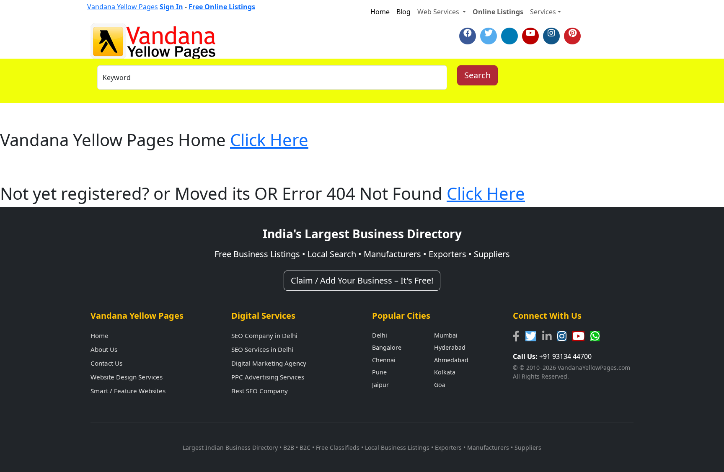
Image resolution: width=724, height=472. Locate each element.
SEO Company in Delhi (264, 335)
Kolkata (444, 372)
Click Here (269, 139)
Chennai (384, 360)
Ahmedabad (451, 360)
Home (380, 11)
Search (477, 75)
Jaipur (380, 385)
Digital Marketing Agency (268, 363)
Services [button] (543, 11)
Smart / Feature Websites (127, 391)
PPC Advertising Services (267, 377)
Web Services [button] (439, 11)
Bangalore (386, 347)
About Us (103, 349)
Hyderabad (449, 347)
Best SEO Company (259, 391)
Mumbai (446, 335)
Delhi (379, 335)
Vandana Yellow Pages (122, 6)
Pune (379, 372)
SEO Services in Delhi (262, 349)
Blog (403, 11)
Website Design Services (126, 377)
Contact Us (106, 363)
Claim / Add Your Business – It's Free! (362, 280)
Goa (439, 385)
